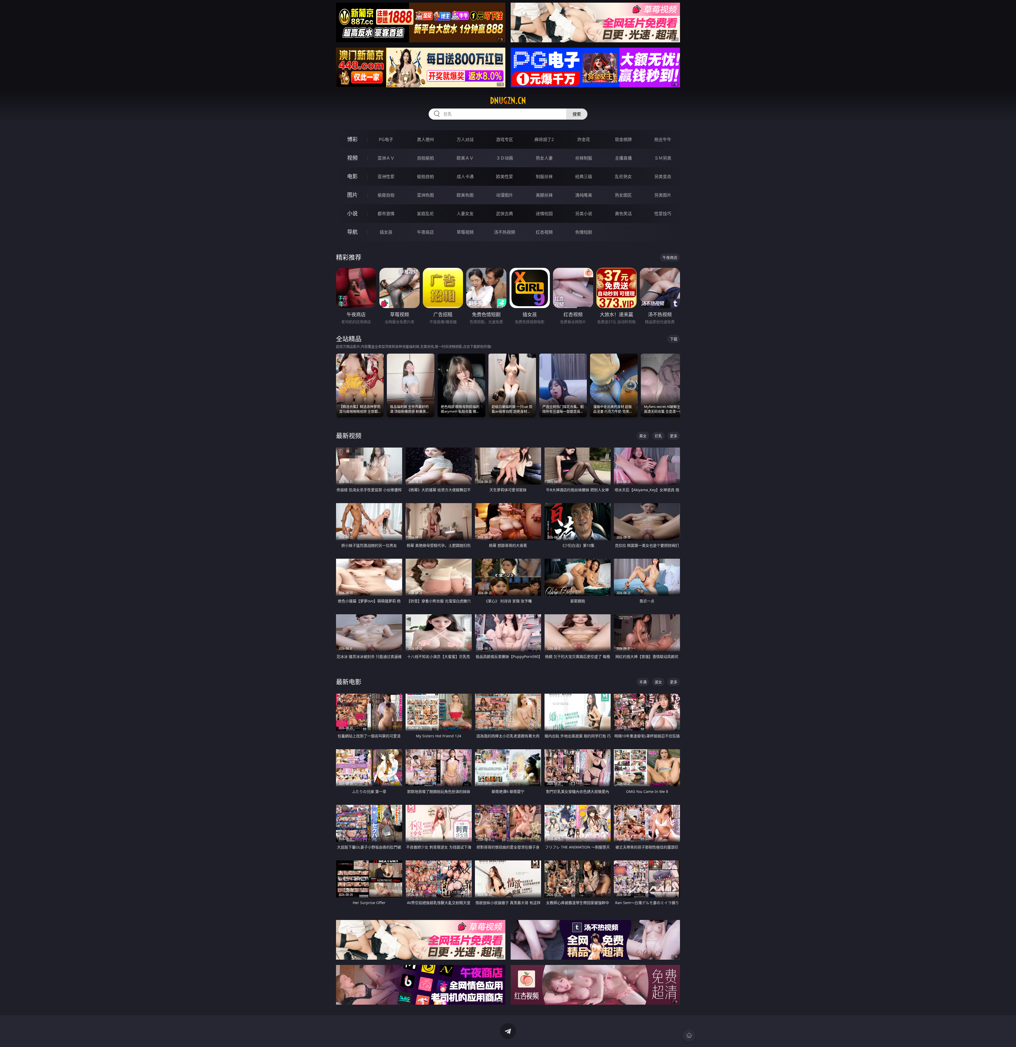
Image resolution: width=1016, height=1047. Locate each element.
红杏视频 (544, 232)
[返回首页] (689, 1035)
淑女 (658, 681)
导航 (352, 232)
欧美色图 (465, 195)
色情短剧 (583, 232)
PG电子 (386, 139)
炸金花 (583, 139)
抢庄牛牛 (662, 139)
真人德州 (425, 139)
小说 (352, 213)
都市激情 (386, 213)
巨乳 (658, 435)
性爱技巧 (662, 213)
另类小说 (583, 213)
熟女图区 (623, 195)
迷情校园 (544, 213)
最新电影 (348, 681)
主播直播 (623, 158)
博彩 (352, 139)
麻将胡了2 (544, 139)
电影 (352, 176)
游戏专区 (504, 139)
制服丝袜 (544, 176)
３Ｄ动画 (504, 158)
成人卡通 (465, 176)
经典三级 (583, 176)
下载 (673, 338)
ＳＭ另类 (662, 158)
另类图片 (662, 195)
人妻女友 (465, 213)
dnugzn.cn (508, 100)
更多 (673, 435)
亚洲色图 (425, 195)
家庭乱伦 (425, 213)
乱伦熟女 (623, 176)
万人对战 (465, 139)
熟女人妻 (544, 158)
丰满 (643, 681)
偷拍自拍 (425, 176)
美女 (643, 435)
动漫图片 (504, 195)
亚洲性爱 (386, 176)
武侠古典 (504, 213)
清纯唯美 (583, 195)
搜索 (577, 114)
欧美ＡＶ (465, 158)
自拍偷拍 (425, 158)
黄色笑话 (623, 213)
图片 (352, 194)
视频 (352, 157)
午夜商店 (425, 232)
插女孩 (386, 232)
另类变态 (662, 176)
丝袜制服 (583, 158)
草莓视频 (465, 232)
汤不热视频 (504, 232)
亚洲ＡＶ (386, 158)
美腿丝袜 (544, 195)
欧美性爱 (504, 176)
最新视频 (348, 435)
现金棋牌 (623, 139)
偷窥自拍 (386, 195)
